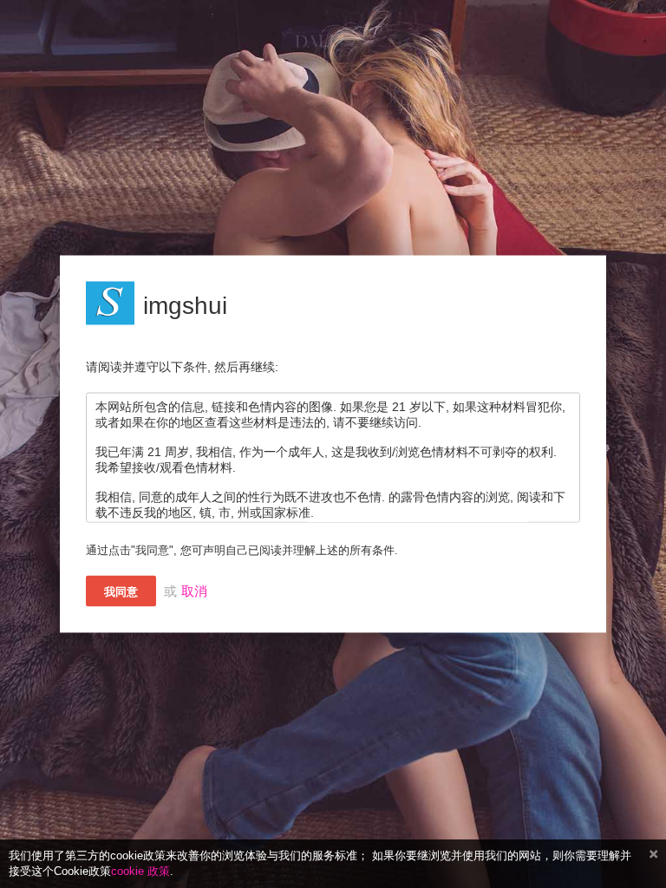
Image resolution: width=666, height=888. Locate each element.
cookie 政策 (140, 871)
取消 (194, 591)
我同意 (121, 591)
